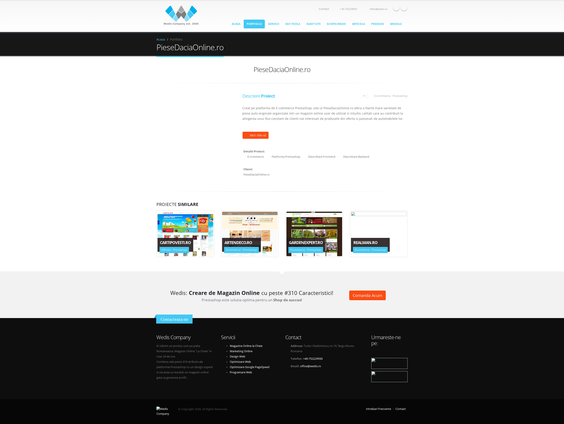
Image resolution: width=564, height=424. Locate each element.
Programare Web (241, 372)
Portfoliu (254, 24)
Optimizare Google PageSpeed (249, 367)
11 (364, 96)
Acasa (236, 24)
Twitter (404, 7)
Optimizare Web (240, 362)
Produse (377, 24)
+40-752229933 (313, 359)
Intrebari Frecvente (378, 409)
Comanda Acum (367, 295)
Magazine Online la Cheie (246, 346)
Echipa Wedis (336, 24)
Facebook (396, 7)
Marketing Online (241, 351)
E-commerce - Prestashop (391, 96)
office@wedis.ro (378, 9)
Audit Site (313, 24)
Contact (324, 9)
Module (396, 24)
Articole (358, 24)
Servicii (273, 24)
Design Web (237, 356)
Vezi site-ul (258, 135)
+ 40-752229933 (348, 9)
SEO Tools (292, 24)
